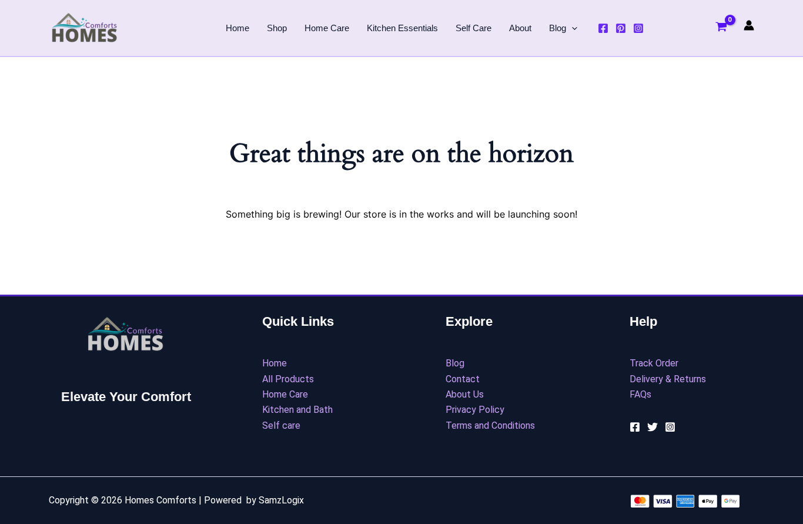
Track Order (654, 363)
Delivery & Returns (668, 379)
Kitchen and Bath (297, 409)
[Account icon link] (749, 25)
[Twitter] (652, 427)
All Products (288, 379)
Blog (557, 28)
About (520, 28)
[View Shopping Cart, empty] (721, 28)
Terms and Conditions (490, 425)
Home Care (327, 28)
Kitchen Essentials (402, 28)
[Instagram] (638, 28)
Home (237, 28)
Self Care (473, 28)
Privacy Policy (475, 409)
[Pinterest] (620, 28)
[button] (571, 28)
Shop (277, 28)
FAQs (640, 394)
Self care (281, 425)
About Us (465, 394)
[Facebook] (603, 28)
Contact (463, 379)
